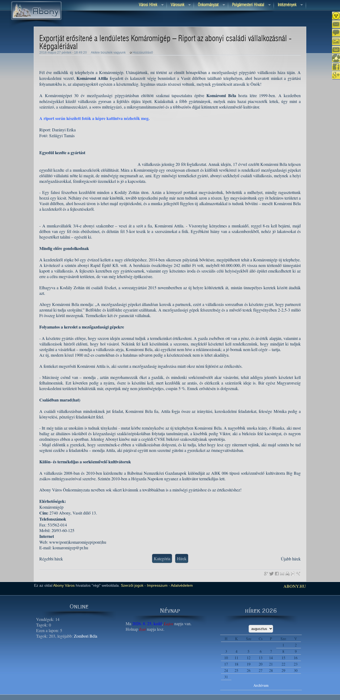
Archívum (261, 685)
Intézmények (285, 5)
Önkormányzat (206, 5)
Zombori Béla (85, 636)
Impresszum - (158, 585)
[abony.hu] (36, 26)
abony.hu (294, 586)
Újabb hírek (291, 558)
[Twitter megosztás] (271, 573)
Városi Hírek (146, 5)
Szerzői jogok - (133, 585)
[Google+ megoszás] (266, 573)
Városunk (175, 5)
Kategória (162, 558)
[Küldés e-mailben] (282, 573)
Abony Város (64, 585)
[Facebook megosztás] (276, 573)
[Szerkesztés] (298, 573)
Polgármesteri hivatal (246, 5)
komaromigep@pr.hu (70, 547)
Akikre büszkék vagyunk (108, 52)
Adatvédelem (181, 585)
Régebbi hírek (51, 558)
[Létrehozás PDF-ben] (292, 573)
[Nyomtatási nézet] (287, 573)
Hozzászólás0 (143, 52)
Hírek (181, 558)
